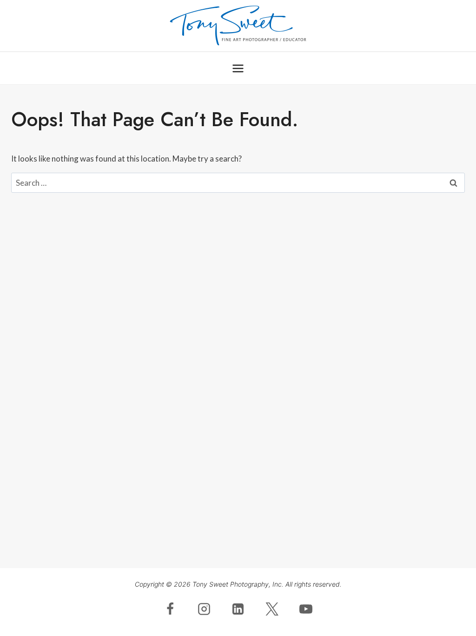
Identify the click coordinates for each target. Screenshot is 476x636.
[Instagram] (204, 609)
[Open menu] (238, 68)
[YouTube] (306, 609)
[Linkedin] (238, 609)
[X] (272, 609)
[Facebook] (170, 609)
